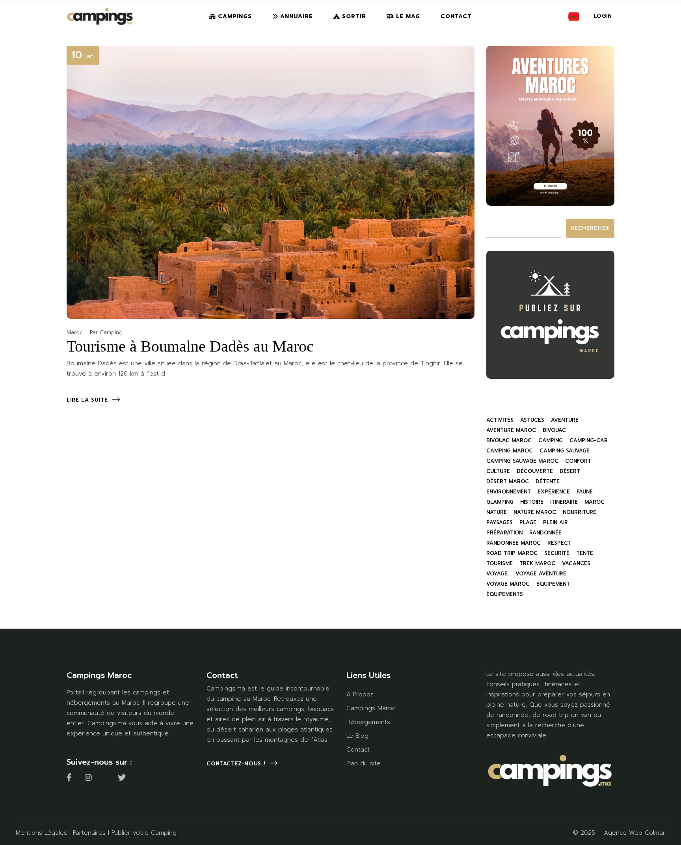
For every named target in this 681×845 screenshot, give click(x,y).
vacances (576, 563)
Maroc (74, 332)
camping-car (588, 440)
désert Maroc (507, 481)
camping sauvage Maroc (522, 461)
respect (559, 543)
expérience (554, 491)
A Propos (360, 694)
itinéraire (564, 502)
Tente (584, 553)
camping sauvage (565, 450)
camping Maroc (509, 450)
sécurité (556, 553)
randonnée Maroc (513, 543)
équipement (553, 584)
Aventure (565, 420)
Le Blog (357, 735)
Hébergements (368, 722)
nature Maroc (535, 512)
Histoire (531, 502)
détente (548, 481)
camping (550, 440)
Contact (358, 749)
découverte (535, 471)
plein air (555, 522)
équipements (504, 594)
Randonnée (545, 532)
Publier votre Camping (144, 832)
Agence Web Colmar (634, 832)
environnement (508, 491)
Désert (570, 471)
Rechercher (590, 228)
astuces (532, 420)
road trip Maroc (512, 553)
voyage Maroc (508, 584)
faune (585, 491)
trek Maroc (537, 563)
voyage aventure (540, 573)
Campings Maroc (370, 708)
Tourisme (499, 563)
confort (578, 461)
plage (527, 522)
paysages (499, 522)
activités (500, 420)
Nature (496, 512)
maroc (594, 502)
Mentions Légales (41, 832)
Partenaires (89, 832)
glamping (500, 502)
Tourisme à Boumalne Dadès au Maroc (190, 346)
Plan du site (363, 763)
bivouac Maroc (509, 440)
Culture (498, 471)
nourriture (579, 512)
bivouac (554, 430)
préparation (504, 532)
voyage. (497, 573)
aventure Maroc (511, 430)
